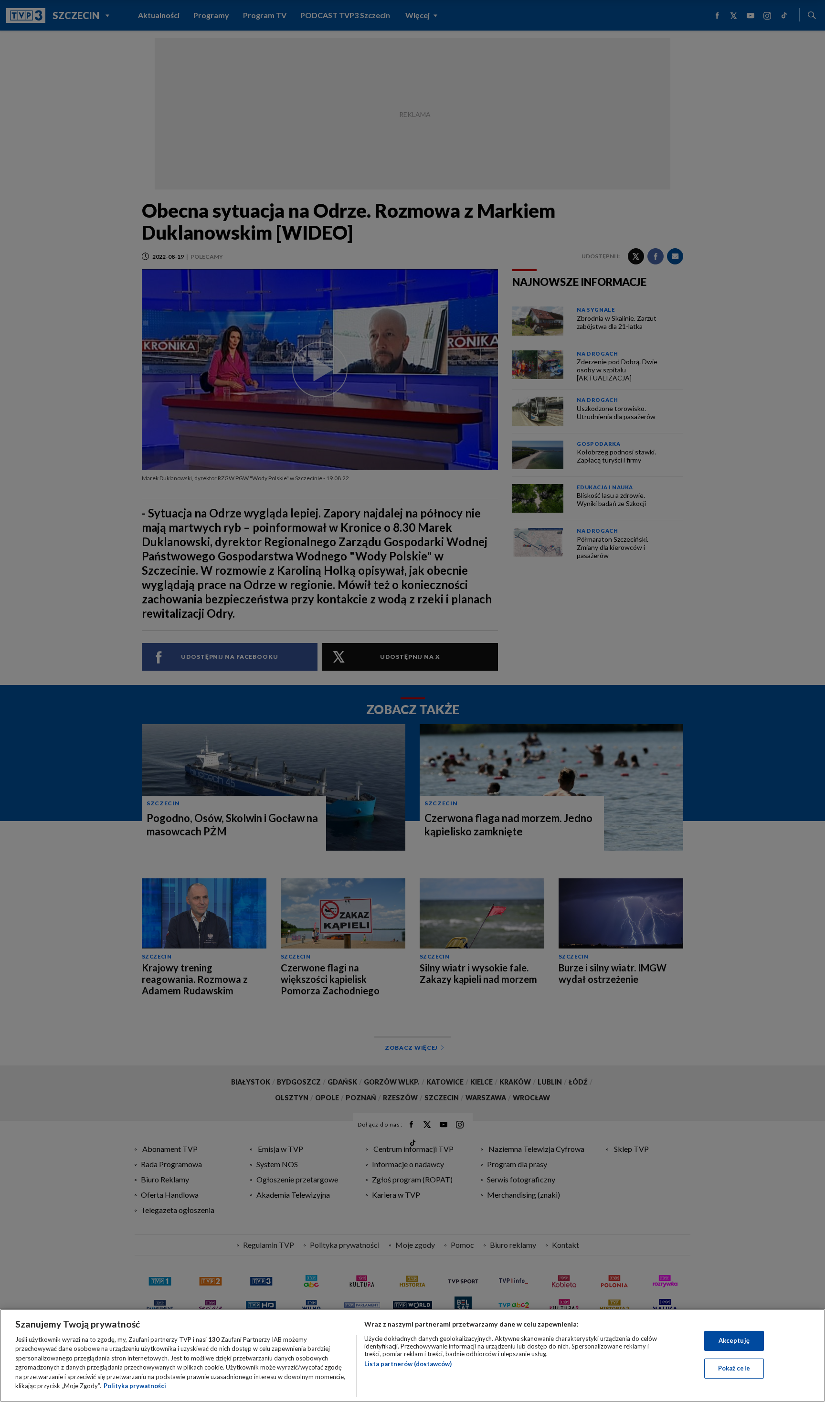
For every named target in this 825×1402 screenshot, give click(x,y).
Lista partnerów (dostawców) (408, 1364)
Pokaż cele (734, 1368)
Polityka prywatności (135, 1386)
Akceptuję (734, 1340)
